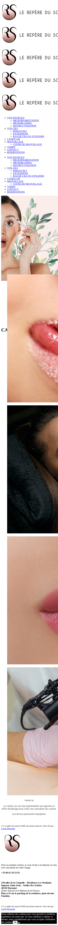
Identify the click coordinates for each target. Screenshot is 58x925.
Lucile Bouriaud (8, 829)
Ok (15, 922)
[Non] (19, 922)
